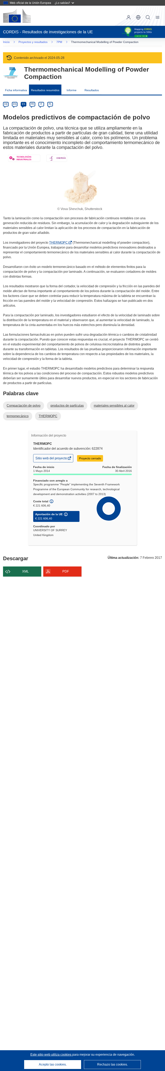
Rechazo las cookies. (112, 1064)
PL (50, 104)
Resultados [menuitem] (92, 90)
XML (25, 571)
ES (23, 104)
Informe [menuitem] (71, 90)
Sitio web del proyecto (51, 459)
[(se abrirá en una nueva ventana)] (17, 16)
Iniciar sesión (128, 17)
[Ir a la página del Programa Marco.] (10, 73)
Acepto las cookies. (53, 1064)
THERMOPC (59, 242)
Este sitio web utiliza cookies (51, 1054)
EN (14, 104)
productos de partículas (67, 405)
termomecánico (18, 416)
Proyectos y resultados (33, 42)
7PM (59, 42)
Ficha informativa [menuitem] (16, 90)
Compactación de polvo (23, 405)
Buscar (147, 17)
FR (32, 104)
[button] (138, 17)
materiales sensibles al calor (114, 405)
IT (41, 104)
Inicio (6, 42)
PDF (65, 571)
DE (6, 104)
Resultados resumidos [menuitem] (45, 90)
